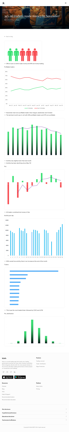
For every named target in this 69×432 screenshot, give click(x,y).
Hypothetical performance (9, 413)
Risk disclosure (6, 409)
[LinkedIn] (14, 371)
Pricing (38, 389)
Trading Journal (40, 361)
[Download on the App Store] (7, 377)
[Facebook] (10, 371)
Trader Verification (41, 363)
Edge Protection (40, 366)
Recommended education (9, 399)
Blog (3, 389)
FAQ (3, 391)
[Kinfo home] (3, 3)
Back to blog (9, 36)
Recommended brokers (8, 397)
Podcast (4, 386)
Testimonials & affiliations (9, 420)
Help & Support (6, 394)
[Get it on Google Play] (20, 377)
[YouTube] (7, 371)
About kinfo (39, 386)
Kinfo (4, 358)
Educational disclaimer (8, 416)
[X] (3, 371)
